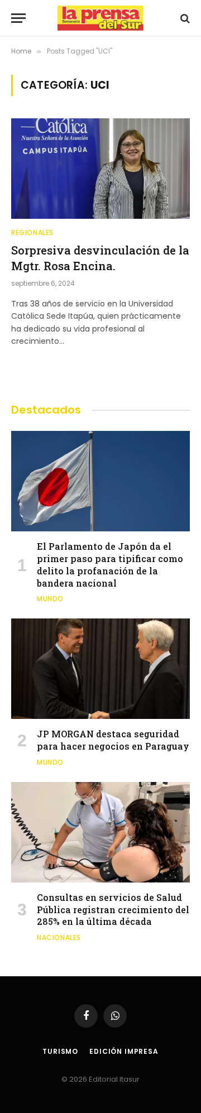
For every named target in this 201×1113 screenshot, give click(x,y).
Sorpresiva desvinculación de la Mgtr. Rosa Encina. (100, 257)
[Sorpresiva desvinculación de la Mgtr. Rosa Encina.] (100, 168)
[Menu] (18, 18)
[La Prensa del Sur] (100, 18)
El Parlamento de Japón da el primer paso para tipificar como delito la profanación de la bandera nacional (110, 564)
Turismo (60, 1051)
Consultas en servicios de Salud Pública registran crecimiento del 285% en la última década (113, 909)
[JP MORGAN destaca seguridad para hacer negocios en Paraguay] (100, 668)
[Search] (184, 18)
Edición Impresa (124, 1051)
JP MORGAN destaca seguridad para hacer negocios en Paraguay (113, 740)
